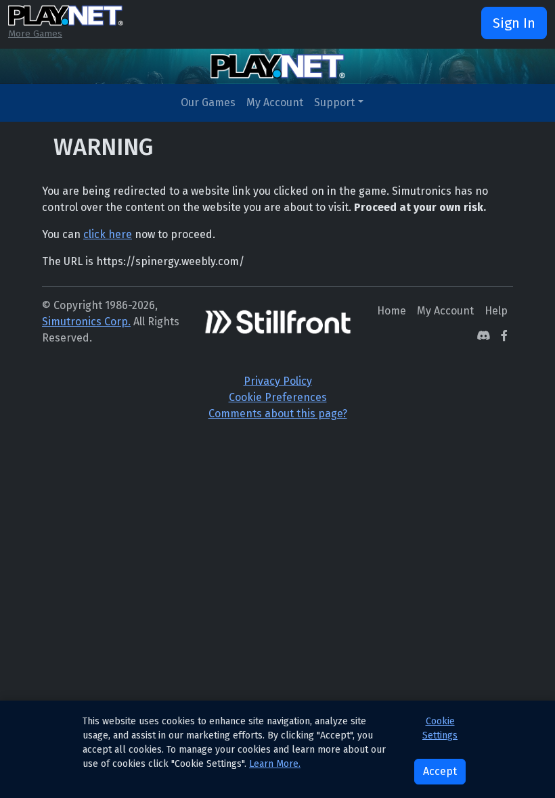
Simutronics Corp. (86, 321)
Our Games (208, 102)
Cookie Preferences (278, 397)
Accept (440, 771)
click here (107, 234)
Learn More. (275, 764)
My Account (274, 102)
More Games (35, 33)
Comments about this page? (277, 413)
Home (391, 310)
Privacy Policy (278, 381)
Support (334, 102)
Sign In (514, 23)
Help (496, 310)
